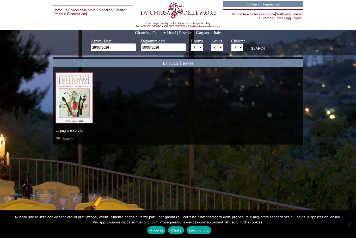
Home (57, 10)
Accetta (156, 230)
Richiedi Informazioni (263, 4)
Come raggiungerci (288, 18)
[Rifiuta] (349, 224)
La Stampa (265, 18)
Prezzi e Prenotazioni (69, 14)
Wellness (283, 14)
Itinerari (297, 14)
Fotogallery (105, 10)
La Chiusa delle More (79, 10)
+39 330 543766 (151, 26)
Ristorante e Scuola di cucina (253, 14)
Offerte (120, 10)
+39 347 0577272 (175, 26)
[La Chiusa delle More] (178, 10)
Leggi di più (199, 230)
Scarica (67, 139)
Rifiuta (176, 230)
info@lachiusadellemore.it (204, 26)
